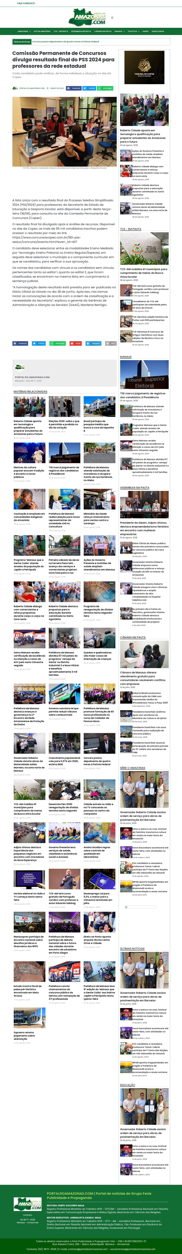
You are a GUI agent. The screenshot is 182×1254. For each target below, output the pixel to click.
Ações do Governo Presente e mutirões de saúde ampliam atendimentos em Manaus (99, 564)
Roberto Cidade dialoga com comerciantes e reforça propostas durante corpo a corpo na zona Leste (29, 613)
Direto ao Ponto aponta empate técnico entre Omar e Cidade (97, 940)
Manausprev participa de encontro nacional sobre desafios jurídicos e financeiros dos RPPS (29, 941)
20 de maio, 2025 (139, 737)
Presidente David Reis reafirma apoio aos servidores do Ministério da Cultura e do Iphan (149, 715)
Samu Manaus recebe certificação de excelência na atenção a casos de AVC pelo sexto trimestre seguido (29, 659)
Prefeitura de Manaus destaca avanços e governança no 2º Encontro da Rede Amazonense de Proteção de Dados (29, 716)
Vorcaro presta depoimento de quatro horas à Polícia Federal (97, 761)
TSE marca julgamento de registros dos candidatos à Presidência (64, 470)
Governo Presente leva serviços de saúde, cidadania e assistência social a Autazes (63, 852)
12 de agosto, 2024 (140, 876)
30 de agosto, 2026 (129, 145)
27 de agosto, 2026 (140, 295)
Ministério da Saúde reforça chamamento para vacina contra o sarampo (96, 518)
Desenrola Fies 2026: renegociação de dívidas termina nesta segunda (63, 807)
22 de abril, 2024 (139, 895)
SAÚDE (145, 31)
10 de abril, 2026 (139, 578)
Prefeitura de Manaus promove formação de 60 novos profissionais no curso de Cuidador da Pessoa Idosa (99, 715)
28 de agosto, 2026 (140, 217)
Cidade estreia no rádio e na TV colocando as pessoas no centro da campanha (98, 809)
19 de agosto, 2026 (128, 537)
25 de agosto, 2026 (140, 323)
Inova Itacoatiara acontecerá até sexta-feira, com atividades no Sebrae (150, 851)
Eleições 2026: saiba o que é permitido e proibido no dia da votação (64, 424)
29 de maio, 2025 (139, 721)
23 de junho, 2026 (128, 823)
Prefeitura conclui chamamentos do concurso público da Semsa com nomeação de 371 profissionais (64, 993)
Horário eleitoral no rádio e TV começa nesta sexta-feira (29, 897)
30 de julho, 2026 (139, 556)
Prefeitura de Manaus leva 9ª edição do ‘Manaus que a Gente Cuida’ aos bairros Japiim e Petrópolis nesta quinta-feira (99, 993)
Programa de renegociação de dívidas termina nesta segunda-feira (98, 611)
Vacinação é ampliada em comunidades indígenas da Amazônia (29, 517)
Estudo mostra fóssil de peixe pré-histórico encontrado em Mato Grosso (28, 991)
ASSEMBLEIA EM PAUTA (81, 31)
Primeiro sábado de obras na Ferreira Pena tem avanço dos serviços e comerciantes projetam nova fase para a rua (64, 566)
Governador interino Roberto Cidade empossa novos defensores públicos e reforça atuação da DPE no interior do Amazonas (148, 568)
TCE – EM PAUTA (61, 31)
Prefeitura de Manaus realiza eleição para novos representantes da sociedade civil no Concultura (64, 520)
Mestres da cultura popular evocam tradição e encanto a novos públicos (29, 472)
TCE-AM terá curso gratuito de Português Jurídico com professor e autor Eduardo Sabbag (63, 898)
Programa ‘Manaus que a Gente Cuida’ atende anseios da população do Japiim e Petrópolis (29, 564)
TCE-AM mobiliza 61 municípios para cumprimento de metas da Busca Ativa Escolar (28, 809)
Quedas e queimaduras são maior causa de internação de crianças (98, 656)
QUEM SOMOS (158, 31)
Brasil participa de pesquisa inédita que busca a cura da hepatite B (99, 426)
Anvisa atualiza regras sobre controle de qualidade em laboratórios (97, 852)
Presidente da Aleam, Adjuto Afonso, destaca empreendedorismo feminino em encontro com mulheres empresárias (144, 528)
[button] (74, 88)
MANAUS (118, 31)
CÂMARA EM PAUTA (102, 31)
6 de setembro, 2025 (141, 706)
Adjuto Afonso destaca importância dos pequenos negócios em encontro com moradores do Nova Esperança (29, 854)
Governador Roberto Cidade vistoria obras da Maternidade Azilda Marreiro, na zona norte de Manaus (29, 764)
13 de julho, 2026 (127, 687)
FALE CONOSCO (26, 3)
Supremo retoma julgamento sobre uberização (24, 1036)
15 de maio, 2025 (139, 756)
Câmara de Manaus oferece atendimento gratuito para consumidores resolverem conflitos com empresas (142, 678)
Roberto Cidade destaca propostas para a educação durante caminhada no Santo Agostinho (63, 613)
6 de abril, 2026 (138, 625)
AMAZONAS (23, 31)
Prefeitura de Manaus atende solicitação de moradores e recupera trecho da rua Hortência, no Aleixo (98, 474)
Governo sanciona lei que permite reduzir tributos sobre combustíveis (63, 711)
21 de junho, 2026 (139, 842)
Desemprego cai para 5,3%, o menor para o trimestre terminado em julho (98, 898)
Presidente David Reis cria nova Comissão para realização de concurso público (149, 730)
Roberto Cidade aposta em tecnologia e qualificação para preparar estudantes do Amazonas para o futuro (28, 428)
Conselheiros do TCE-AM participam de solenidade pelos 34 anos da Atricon (149, 304)
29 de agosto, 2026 (140, 161)
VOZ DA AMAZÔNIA (42, 31)
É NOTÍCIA (132, 31)
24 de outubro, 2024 (141, 857)
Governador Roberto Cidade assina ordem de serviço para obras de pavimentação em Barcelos (143, 816)
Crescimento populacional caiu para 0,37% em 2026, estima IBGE (64, 761)
